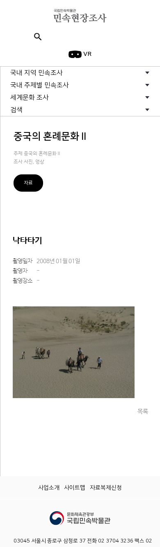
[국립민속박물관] (80, 514)
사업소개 (48, 487)
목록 (142, 411)
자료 (28, 182)
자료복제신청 (106, 487)
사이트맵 (74, 487)
